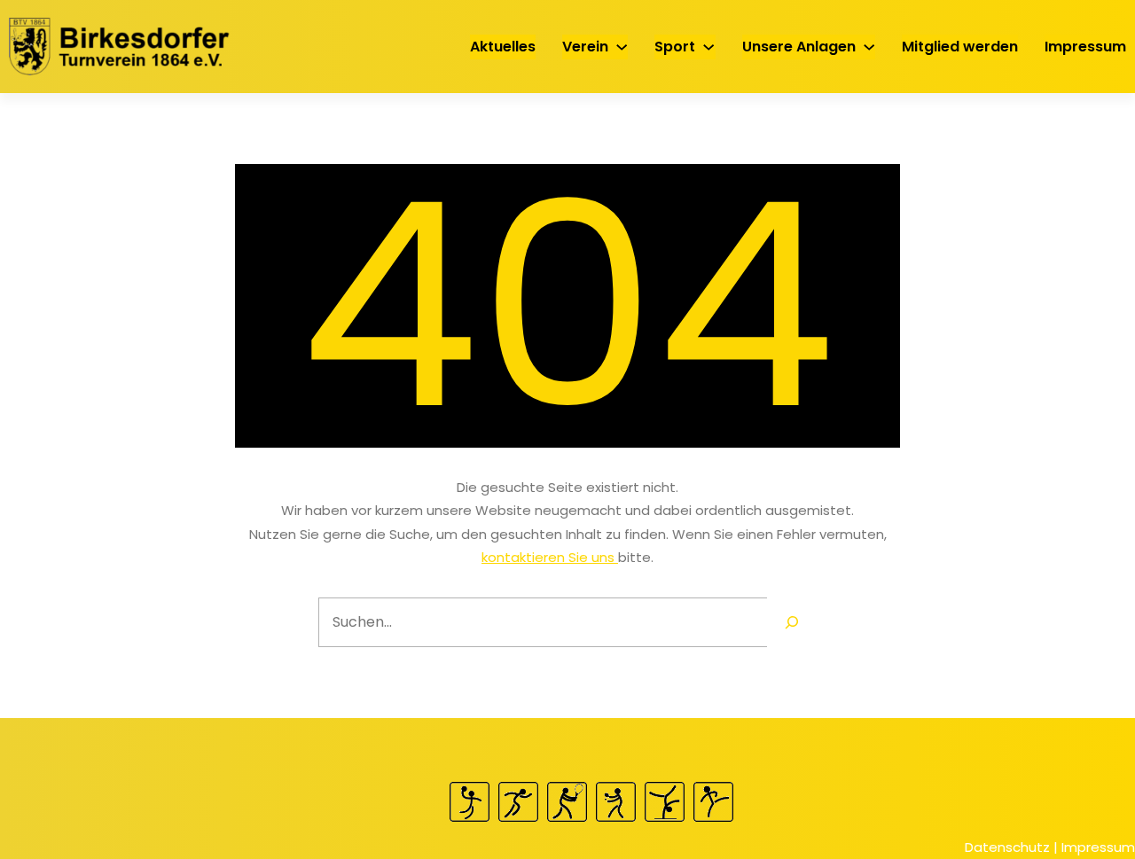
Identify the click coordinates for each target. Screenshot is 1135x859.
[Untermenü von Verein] (621, 46)
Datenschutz (1007, 847)
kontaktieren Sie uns (549, 557)
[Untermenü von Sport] (708, 46)
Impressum (1098, 847)
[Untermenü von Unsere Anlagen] (869, 46)
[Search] (792, 622)
